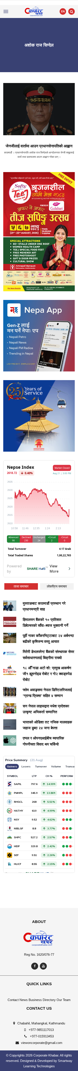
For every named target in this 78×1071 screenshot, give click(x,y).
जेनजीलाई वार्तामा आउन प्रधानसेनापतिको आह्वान (39, 146)
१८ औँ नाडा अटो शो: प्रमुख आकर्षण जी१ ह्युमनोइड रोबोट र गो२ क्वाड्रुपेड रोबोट (47, 674)
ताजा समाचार (21, 586)
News (24, 1000)
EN (63, 11)
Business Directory (42, 1000)
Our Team (64, 1000)
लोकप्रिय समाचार (57, 586)
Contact (13, 1000)
